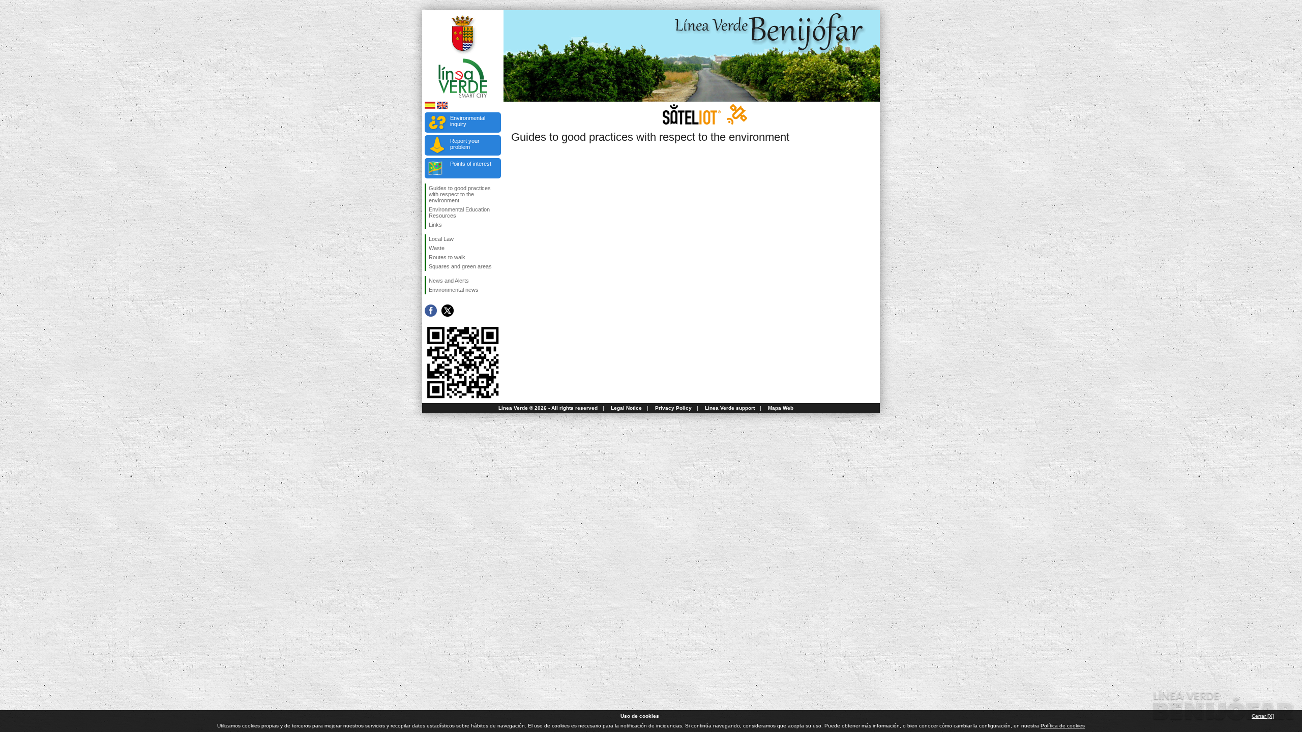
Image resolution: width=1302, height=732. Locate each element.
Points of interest (470, 164)
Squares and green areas (460, 266)
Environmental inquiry (467, 121)
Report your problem (465, 144)
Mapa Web (780, 408)
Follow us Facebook (431, 310)
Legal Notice (626, 408)
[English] (442, 107)
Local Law (441, 239)
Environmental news (454, 290)
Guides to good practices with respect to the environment (460, 194)
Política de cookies (1063, 725)
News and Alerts (449, 281)
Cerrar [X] (1263, 716)
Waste (437, 248)
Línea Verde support (730, 408)
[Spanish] (430, 107)
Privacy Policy (673, 408)
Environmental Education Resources (459, 212)
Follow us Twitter (447, 310)
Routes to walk (447, 257)
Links (435, 225)
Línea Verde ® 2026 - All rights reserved (548, 408)
